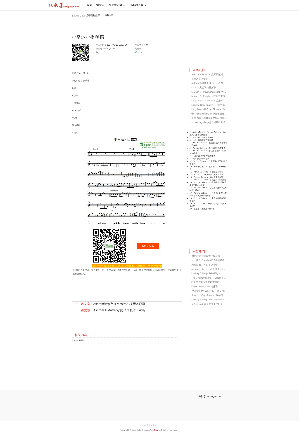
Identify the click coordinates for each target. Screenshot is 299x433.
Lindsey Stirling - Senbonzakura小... (209, 299)
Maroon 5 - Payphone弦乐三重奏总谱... (211, 96)
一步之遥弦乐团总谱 (200, 159)
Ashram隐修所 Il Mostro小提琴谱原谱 (119, 304)
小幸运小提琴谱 (78, 340)
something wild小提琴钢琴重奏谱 (208, 122)
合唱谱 (108, 15)
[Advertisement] (128, 25)
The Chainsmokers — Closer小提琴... (210, 277)
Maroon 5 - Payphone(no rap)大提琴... (210, 92)
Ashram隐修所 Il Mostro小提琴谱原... (210, 83)
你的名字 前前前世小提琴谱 (205, 256)
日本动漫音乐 (137, 5)
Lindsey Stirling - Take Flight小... (207, 273)
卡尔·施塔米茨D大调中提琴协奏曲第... (211, 113)
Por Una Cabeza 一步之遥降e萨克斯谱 (210, 180)
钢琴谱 (100, 5)
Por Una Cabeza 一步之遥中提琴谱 (208, 177)
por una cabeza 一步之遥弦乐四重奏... (211, 269)
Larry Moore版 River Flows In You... (209, 109)
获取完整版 (148, 246)
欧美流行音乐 (117, 5)
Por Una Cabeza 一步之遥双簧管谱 (208, 172)
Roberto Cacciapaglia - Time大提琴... (210, 105)
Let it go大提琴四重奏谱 (203, 87)
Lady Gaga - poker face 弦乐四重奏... (210, 100)
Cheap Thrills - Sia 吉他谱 (204, 286)
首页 (89, 5)
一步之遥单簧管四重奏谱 (202, 140)
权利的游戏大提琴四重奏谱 (205, 282)
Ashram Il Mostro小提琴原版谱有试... (210, 74)
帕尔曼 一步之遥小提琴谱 (204, 209)
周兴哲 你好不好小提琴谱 (204, 264)
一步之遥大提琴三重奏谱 (202, 137)
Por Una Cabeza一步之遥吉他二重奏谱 (208, 148)
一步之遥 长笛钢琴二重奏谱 (203, 156)
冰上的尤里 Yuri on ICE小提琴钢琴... (210, 260)
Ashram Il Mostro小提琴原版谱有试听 (119, 310)
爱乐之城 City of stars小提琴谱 (207, 295)
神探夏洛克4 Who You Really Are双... (210, 290)
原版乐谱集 (93, 15)
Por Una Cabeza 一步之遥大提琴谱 (208, 174)
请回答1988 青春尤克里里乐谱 (207, 304)
